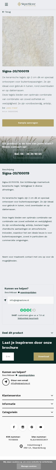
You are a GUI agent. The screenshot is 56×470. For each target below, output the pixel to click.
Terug (8, 12)
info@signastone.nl (19, 300)
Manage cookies (28, 466)
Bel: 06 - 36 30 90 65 (28, 153)
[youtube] (41, 427)
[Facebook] (14, 427)
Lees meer (12, 107)
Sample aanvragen (28, 123)
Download (43, 356)
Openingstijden (28, 292)
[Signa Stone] (30, 4)
